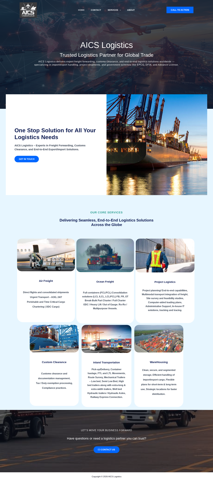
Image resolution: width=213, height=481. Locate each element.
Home (81, 10)
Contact (96, 10)
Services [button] (113, 10)
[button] (119, 10)
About (131, 10)
